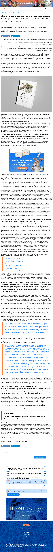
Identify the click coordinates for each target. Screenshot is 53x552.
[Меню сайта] (51, 8)
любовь (8, 490)
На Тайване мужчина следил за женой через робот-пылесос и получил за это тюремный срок (26, 482)
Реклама (26, 532)
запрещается (43, 544)
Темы (26, 536)
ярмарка (9, 475)
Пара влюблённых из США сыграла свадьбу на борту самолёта (22, 491)
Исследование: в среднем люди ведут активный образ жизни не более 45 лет (26, 473)
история (18, 441)
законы (8, 480)
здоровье (9, 466)
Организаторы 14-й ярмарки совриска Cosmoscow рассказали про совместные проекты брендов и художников (23, 478)
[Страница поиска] (48, 8)
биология (10, 441)
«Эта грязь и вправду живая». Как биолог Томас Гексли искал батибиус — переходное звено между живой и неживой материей (25, 417)
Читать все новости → (13, 494)
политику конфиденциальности (40, 547)
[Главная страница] (3, 8)
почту (21, 546)
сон (8, 485)
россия (25, 441)
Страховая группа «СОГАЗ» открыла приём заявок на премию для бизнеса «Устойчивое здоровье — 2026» (25, 469)
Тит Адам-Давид (8, 12)
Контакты (26, 534)
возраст (8, 471)
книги (2, 12)
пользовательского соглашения (27, 547)
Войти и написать (40, 457)
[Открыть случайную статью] (45, 8)
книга (25, 26)
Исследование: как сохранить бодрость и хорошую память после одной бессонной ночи (25, 487)
